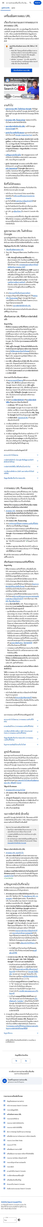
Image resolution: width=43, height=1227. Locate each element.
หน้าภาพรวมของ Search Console (17, 1105)
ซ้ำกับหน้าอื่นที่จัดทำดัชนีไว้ (23, 698)
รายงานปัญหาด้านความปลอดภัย (22, 933)
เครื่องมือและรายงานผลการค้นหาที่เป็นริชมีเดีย (20, 1154)
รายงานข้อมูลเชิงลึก (12, 1110)
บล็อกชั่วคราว (17, 211)
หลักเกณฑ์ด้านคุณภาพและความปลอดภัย (25, 596)
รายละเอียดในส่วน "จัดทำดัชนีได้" (21, 643)
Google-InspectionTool (23, 135)
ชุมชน (13, 8)
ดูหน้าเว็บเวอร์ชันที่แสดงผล (15, 133)
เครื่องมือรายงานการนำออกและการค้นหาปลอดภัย (21, 1136)
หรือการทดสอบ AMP (18, 267)
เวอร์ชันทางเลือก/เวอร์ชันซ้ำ (16, 282)
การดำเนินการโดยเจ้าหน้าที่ (14, 599)
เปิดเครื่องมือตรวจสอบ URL (21, 70)
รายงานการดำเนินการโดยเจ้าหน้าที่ (17, 1158)
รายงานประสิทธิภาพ (13, 1119)
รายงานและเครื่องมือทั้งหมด (13, 1096)
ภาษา (7, 1217)
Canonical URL (23, 418)
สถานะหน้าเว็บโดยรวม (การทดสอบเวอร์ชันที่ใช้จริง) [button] (19, 721)
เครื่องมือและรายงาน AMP (14, 1149)
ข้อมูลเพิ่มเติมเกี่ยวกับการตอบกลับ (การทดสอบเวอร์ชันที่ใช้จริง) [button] (18, 739)
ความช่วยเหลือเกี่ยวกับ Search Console (17, 3)
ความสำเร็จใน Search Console (16, 1171)
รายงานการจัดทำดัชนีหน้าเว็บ (15, 1123)
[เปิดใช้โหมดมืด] (19, 1219)
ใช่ (16, 1061)
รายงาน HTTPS (11, 1145)
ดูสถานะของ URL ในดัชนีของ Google (18, 109)
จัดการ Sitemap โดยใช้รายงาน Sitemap (19, 1132)
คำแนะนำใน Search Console (16, 1184)
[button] (3, 2)
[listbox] (10, 1220)
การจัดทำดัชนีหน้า (18, 400)
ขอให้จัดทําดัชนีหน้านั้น (30, 976)
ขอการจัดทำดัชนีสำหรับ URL (15, 126)
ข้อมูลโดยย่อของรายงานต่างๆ (15, 1101)
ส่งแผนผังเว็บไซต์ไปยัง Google (17, 843)
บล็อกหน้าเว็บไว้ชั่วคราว (27, 943)
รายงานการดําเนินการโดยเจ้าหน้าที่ (26, 931)
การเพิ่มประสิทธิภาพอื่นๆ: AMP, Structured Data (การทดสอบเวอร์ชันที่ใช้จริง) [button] (18, 732)
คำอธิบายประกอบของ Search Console (19, 1189)
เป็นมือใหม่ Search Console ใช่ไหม (11, 1202)
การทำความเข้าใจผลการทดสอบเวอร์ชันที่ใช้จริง (23, 524)
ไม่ (26, 1061)
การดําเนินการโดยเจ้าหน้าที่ (23, 201)
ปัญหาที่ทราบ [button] (8, 1033)
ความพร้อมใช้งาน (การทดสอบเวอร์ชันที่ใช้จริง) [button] (18, 726)
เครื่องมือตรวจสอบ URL (14, 1114)
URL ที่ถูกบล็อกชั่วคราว (13, 601)
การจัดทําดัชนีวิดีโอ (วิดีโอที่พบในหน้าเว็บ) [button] (17, 467)
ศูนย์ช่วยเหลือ (6, 8)
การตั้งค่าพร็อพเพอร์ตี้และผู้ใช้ (15, 1175)
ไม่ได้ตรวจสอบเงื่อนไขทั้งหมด (19, 351)
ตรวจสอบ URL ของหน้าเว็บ (15, 853)
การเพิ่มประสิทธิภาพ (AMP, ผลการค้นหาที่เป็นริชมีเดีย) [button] (19, 472)
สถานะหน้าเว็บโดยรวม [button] (11, 455)
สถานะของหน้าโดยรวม (16, 380)
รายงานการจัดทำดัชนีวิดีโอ (14, 1127)
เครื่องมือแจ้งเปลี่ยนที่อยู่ (14, 1180)
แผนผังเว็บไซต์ (9, 876)
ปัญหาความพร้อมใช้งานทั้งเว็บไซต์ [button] (15, 745)
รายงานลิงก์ (10, 1167)
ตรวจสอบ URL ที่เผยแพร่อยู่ (15, 120)
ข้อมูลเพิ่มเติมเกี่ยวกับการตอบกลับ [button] (14, 478)
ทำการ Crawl (10, 129)
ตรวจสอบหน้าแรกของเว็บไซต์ (15, 790)
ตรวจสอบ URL (10, 511)
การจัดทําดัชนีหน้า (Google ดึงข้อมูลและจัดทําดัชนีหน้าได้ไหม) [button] (19, 461)
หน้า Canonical (11, 168)
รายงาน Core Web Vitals (14, 1140)
